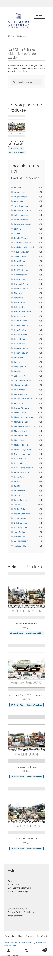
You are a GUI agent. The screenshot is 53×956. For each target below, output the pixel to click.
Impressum (13, 884)
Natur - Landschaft (22, 454)
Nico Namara (20, 458)
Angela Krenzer (21, 192)
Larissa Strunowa (21, 408)
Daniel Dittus (19, 261)
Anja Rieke (18, 201)
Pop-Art (17, 481)
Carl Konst (18, 233)
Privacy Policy (15, 912)
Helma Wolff (19, 343)
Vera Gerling (19, 532)
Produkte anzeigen (17, 152)
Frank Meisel (19, 302)
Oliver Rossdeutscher (23, 468)
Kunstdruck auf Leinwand (25, 399)
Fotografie (18, 298)
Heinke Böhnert (21, 334)
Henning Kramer (21, 348)
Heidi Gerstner (20, 330)
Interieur (17, 371)
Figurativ (18, 293)
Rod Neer (18, 486)
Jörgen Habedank (22, 385)
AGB (10, 881)
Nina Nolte (19, 463)
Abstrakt (18, 187)
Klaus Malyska (20, 394)
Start (13, 36)
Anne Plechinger (21, 206)
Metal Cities (19, 440)
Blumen (17, 229)
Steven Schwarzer (22, 514)
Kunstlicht (18, 403)
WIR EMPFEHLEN (21, 541)
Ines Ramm (19, 357)
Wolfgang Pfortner (22, 546)
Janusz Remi (19, 376)
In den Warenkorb (34, 705)
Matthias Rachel (21, 435)
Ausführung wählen (34, 633)
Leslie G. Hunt (20, 412)
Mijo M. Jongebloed (23, 449)
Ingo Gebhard (20, 367)
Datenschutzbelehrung (19, 887)
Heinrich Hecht (20, 339)
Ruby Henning (20, 491)
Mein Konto (9, 951)
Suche (26, 951)
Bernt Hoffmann (21, 219)
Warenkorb (40, 948)
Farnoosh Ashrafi (21, 284)
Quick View (18, 148)
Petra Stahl (19, 477)
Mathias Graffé (20, 431)
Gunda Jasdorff (21, 325)
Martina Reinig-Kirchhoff (25, 426)
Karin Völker (19, 389)
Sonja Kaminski (20, 500)
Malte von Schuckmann (24, 417)
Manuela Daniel (21, 422)
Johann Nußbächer (22, 380)
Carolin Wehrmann (22, 238)
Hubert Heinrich (21, 353)
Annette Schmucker (23, 210)
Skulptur (18, 495)
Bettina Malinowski (22, 224)
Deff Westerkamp (22, 270)
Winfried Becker (21, 536)
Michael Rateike (21, 445)
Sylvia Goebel (20, 518)
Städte (17, 504)
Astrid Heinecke (21, 215)
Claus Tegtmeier (21, 252)
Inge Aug (18, 362)
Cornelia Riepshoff (22, 256)
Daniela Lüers (20, 265)
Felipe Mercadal (21, 288)
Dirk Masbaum (20, 275)
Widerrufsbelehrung (18, 891)
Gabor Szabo (20, 316)
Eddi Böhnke (19, 279)
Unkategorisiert (21, 527)
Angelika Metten (21, 196)
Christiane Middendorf (24, 247)
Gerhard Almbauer (22, 320)
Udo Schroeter (20, 523)
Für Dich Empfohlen (22, 311)
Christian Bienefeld (22, 242)
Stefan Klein (19, 509)
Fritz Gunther (20, 307)
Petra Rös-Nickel (21, 472)
